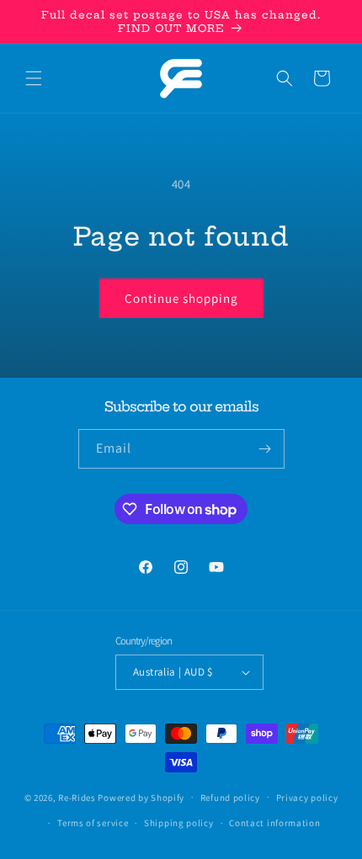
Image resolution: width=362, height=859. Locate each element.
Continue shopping (181, 298)
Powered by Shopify (141, 797)
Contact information (274, 823)
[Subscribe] (265, 449)
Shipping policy (179, 823)
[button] (33, 78)
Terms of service (92, 823)
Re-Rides (77, 797)
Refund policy (230, 797)
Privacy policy (307, 797)
